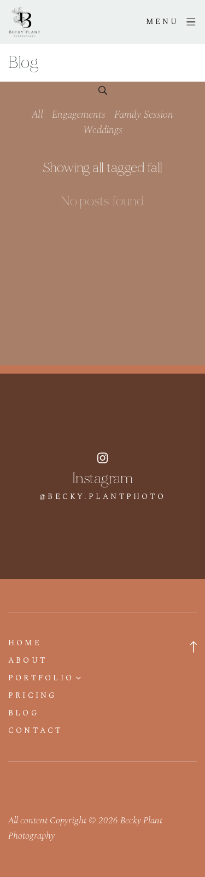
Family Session (143, 115)
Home (25, 643)
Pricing (32, 696)
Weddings (102, 130)
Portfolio (41, 678)
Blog (23, 713)
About (27, 661)
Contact (35, 731)
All (37, 115)
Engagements (79, 115)
